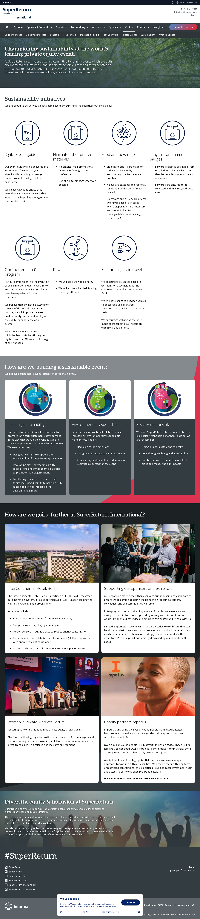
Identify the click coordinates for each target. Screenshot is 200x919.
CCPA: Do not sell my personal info (176, 905)
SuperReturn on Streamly (22, 889)
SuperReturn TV (17, 876)
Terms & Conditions (145, 905)
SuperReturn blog (18, 880)
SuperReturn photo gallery (22, 884)
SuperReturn (15, 867)
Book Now (180, 27)
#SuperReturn (31, 856)
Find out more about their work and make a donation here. (136, 778)
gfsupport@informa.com (182, 870)
